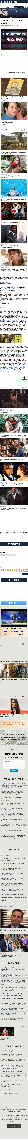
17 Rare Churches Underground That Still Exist (13, 679)
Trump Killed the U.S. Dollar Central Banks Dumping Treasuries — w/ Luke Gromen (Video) (13, 999)
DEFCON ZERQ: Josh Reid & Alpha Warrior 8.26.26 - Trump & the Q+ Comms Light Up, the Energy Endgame (13, 884)
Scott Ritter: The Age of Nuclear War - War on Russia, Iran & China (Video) (12, 1018)
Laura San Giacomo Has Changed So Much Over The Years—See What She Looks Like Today (14, 270)
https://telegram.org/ (20, 737)
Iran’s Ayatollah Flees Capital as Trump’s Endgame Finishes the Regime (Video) (11, 994)
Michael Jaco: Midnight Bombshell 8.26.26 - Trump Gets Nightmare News (12, 890)
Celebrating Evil (5, 1089)
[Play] (14, 618)
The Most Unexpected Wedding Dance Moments (13, 661)
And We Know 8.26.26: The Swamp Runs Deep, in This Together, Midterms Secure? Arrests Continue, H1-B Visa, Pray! (13, 837)
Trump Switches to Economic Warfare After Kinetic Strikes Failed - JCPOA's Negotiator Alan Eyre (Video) (13, 975)
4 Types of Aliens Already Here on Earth (11, 1071)
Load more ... (13, 603)
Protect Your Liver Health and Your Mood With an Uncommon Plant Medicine (13, 1076)
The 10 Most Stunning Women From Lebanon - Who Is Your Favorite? (13, 715)
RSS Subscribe (11, 1111)
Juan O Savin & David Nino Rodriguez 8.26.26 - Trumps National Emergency (13, 879)
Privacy (3, 1109)
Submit (14, 770)
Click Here (13, 287)
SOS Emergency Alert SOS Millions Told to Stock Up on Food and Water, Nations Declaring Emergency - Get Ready (13, 815)
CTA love (3, 197)
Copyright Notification (21, 1109)
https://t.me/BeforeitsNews (18, 739)
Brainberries (4, 151)
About (4, 1107)
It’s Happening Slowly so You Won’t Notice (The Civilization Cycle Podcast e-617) (13, 1055)
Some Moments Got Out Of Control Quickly (12, 697)
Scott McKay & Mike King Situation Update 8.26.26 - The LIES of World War (12, 869)
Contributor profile (13, 10)
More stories (20, 10)
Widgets (18, 1111)
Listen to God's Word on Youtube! (14, 632)
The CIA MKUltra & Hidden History (10, 1093)
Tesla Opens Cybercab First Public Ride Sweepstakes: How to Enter (11, 1085)
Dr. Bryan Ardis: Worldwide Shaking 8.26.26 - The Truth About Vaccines (12, 804)
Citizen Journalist (10, 289)
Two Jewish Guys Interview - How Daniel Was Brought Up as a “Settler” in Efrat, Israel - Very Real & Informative (13, 1061)
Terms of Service (10, 1109)
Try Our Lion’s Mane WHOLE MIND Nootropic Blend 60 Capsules (12, 368)
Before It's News (11, 1)
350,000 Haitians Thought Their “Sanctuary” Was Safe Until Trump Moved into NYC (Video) (13, 1004)
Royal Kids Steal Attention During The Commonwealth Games (10, 956)
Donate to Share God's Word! (14, 635)
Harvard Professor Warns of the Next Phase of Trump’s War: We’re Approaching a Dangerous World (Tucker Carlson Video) (13, 989)
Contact (23, 1107)
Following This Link (16, 371)
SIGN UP (7, 758)
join (7, 282)
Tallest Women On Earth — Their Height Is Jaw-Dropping (6, 1038)
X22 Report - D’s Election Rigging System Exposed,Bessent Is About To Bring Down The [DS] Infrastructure (13, 799)
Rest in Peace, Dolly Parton (8, 1051)
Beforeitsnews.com (12, 6)
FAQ (18, 1107)
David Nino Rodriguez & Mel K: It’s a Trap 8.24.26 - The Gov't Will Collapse (12, 1009)
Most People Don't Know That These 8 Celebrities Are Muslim (11, 246)
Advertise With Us (11, 1107)
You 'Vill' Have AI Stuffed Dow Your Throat (12, 894)
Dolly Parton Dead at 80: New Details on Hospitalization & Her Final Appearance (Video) (13, 809)
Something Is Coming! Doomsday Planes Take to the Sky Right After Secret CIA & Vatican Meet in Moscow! (13, 826)
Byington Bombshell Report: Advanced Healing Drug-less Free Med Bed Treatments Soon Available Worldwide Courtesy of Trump (13, 793)
